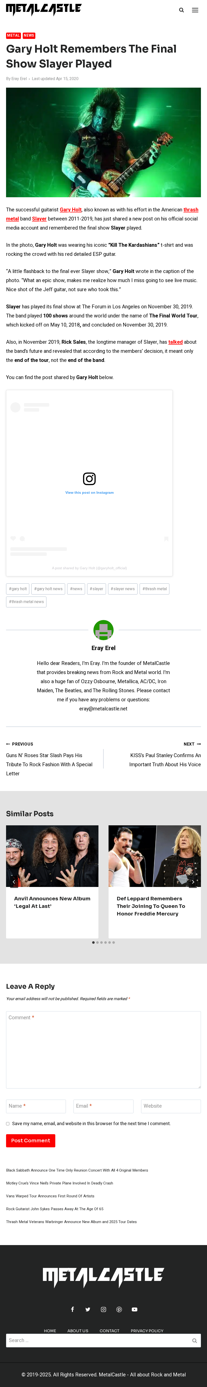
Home (50, 1330)
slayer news (123, 589)
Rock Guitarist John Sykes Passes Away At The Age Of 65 (54, 1209)
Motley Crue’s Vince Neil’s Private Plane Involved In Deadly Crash (59, 1183)
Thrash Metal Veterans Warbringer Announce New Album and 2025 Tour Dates (71, 1222)
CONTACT (109, 1330)
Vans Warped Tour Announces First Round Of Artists (50, 1196)
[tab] (93, 942)
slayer (96, 589)
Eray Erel (19, 79)
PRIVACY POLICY (147, 1330)
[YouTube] (134, 1309)
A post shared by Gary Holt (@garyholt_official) (89, 568)
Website (153, 1106)
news (76, 589)
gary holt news (48, 589)
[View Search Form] (181, 10)
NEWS (29, 35)
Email (84, 1106)
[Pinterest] (119, 1309)
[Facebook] (72, 1309)
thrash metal (154, 589)
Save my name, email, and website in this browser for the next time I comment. (91, 1124)
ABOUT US (77, 1330)
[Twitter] (87, 1309)
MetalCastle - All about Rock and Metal (142, 1374)
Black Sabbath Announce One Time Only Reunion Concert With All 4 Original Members (77, 1170)
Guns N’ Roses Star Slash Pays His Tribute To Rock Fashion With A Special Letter (49, 759)
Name (17, 1106)
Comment (21, 1017)
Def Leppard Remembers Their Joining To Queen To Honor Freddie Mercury (151, 906)
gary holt (18, 589)
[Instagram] (103, 1309)
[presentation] (52, 856)
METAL (13, 35)
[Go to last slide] (14, 882)
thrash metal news (26, 602)
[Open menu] (195, 10)
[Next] (193, 882)
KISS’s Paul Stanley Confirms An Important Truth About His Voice (165, 754)
